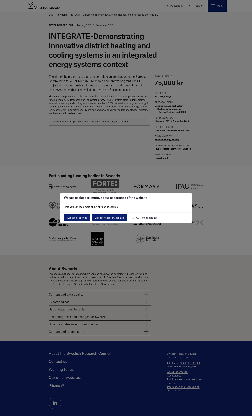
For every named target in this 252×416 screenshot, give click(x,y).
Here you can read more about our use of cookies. (91, 206)
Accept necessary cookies (109, 217)
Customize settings (147, 217)
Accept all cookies (77, 217)
